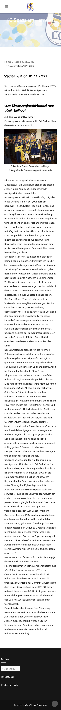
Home (7, 61)
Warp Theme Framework (36, 705)
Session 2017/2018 (24, 61)
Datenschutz (9, 685)
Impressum (8, 676)
